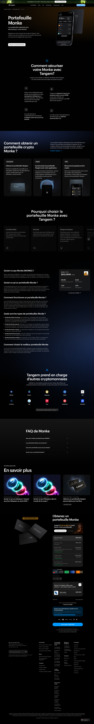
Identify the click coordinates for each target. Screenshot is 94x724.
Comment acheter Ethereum (56, 692)
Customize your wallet (79, 654)
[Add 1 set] (60, 578)
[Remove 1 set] (54, 578)
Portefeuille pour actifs (57, 665)
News (75, 658)
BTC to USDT (57, 672)
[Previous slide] (5, 239)
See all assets (57, 710)
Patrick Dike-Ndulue (8, 497)
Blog (75, 656)
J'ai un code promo (79, 599)
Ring (39, 5)
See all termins (67, 665)
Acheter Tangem (80, 5)
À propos (76, 644)
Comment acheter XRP (57, 704)
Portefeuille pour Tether (57, 662)
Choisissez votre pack (60, 530)
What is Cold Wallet (43, 646)
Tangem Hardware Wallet (45, 671)
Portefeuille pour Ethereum (57, 651)
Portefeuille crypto (67, 504)
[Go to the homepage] (12, 5)
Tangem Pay (42, 665)
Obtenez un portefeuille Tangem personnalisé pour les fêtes (74, 500)
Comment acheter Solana (56, 696)
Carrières (76, 670)
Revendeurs (77, 650)
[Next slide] (88, 239)
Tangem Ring (42, 669)
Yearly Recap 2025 (78, 668)
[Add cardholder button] (80, 584)
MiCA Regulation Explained (43, 659)
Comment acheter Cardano (56, 701)
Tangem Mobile (42, 667)
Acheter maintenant (60, 1)
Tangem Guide (77, 666)
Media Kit (76, 664)
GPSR (65, 652)
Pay (43, 5)
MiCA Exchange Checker (45, 656)
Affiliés (75, 652)
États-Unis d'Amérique (71, 602)
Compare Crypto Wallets (45, 650)
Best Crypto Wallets (44, 648)
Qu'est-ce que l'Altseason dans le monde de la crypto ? (44, 500)
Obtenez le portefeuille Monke (16, 44)
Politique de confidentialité (21, 656)
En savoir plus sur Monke (73, 292)
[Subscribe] (25, 652)
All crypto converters (57, 678)
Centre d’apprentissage (79, 660)
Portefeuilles (33, 5)
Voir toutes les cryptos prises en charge (46, 410)
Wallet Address (66, 662)
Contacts (76, 672)
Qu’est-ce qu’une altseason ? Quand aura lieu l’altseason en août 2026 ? (16, 500)
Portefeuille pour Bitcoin (57, 647)
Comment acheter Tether (57, 707)
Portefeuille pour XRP (57, 658)
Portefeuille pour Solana (57, 655)
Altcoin (66, 660)
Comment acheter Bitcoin (56, 687)
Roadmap (76, 662)
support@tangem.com (13, 646)
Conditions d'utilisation (67, 646)
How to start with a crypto (45, 644)
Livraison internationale (79, 648)
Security (76, 646)
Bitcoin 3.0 (66, 658)
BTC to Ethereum (56, 675)
